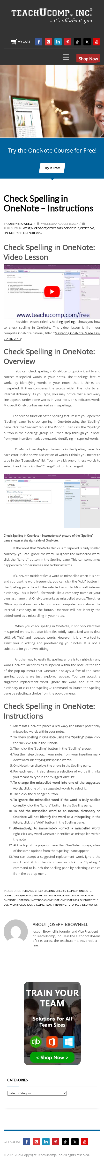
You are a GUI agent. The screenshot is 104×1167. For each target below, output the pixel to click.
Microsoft (38, 228)
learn (66, 895)
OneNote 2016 (32, 232)
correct (9, 895)
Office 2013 (55, 228)
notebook (23, 900)
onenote (53, 900)
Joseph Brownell (20, 223)
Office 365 (87, 228)
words (93, 904)
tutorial (73, 904)
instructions (52, 895)
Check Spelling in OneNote (73, 890)
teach (49, 904)
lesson (75, 895)
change (28, 890)
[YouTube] (96, 41)
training (60, 904)
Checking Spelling (62, 321)
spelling (39, 904)
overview (10, 904)
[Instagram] (48, 41)
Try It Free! (52, 168)
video (84, 904)
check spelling (45, 890)
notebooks (38, 900)
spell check (25, 904)
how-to (27, 895)
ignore (38, 895)
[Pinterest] (67, 41)
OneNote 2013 (13, 232)
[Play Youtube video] (52, 291)
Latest (26, 228)
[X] (87, 41)
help (18, 895)
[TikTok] (77, 41)
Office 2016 (71, 228)
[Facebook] (38, 41)
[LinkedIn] (58, 41)
